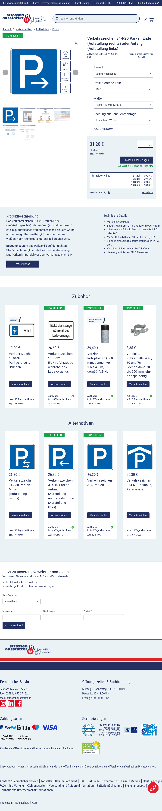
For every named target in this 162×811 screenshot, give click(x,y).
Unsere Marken (130, 781)
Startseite (7, 29)
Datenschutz (22, 802)
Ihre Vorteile (16, 786)
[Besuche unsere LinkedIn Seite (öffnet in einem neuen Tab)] (11, 703)
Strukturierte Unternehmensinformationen (27, 790)
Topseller (46, 781)
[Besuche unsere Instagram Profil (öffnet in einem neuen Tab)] (3, 703)
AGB (34, 802)
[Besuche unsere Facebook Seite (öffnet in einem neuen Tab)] (18, 703)
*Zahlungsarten (36, 786)
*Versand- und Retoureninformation (71, 786)
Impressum (6, 802)
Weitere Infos (23, 263)
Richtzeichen (42, 29)
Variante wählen (20, 383)
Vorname (8, 611)
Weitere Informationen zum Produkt (141, 55)
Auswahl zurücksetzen (103, 129)
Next (75, 73)
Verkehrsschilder (24, 29)
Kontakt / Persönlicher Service (19, 781)
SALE (83, 781)
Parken (55, 29)
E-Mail (88, 611)
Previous (5, 73)
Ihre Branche (11, 595)
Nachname (50, 611)
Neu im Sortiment (66, 781)
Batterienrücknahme (109, 786)
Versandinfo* (147, 192)
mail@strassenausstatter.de (15, 698)
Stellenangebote (135, 786)
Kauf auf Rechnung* (148, 3)
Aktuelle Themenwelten (103, 781)
